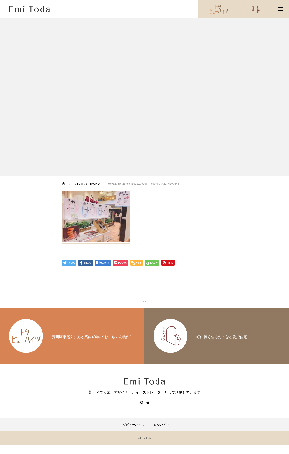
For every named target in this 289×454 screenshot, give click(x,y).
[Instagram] (141, 402)
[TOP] (144, 301)
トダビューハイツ (132, 425)
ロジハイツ (162, 425)
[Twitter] (148, 402)
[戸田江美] (29, 9)
